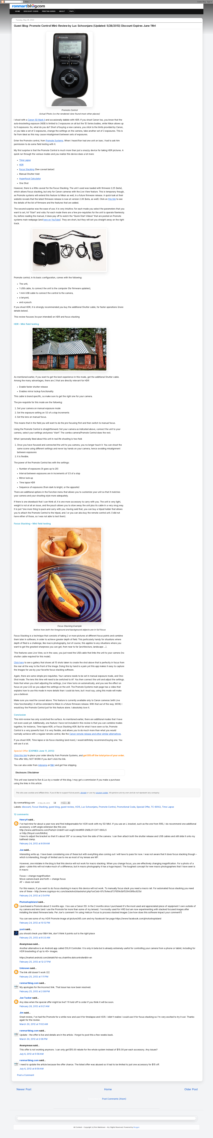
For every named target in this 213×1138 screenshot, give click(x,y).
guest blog (54, 807)
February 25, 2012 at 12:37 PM (35, 961)
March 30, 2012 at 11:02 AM (33, 1024)
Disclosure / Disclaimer (27, 772)
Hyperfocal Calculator (30, 178)
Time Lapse (25, 160)
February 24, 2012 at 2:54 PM (34, 895)
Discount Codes (31, 11)
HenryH (23, 819)
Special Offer (143, 807)
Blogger (136, 1127)
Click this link (20, 755)
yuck (22, 929)
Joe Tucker (25, 998)
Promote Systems (54, 140)
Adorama (42, 765)
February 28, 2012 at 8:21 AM (34, 1006)
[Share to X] (66, 803)
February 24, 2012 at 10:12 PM (34, 922)
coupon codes (102, 793)
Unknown (24, 968)
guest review (67, 807)
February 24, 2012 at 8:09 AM (34, 843)
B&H (52, 765)
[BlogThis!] (64, 803)
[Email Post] (54, 802)
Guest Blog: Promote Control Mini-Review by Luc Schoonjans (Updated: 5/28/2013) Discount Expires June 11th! (85, 25)
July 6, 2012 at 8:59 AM (31, 1068)
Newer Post (24, 1089)
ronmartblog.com (29, 983)
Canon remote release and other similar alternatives (95, 734)
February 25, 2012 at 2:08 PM (34, 991)
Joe (21, 850)
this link (112, 199)
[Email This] (62, 803)
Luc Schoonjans (89, 807)
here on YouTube (51, 220)
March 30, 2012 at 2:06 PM (33, 1039)
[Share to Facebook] (69, 803)
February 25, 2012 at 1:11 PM (33, 976)
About (62, 11)
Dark (71, 11)
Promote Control (107, 807)
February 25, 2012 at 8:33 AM (34, 937)
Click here (19, 662)
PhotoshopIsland (28, 902)
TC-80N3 (156, 807)
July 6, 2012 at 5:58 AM (31, 1054)
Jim (21, 1012)
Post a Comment (25, 1075)
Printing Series (48, 11)
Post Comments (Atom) (114, 1099)
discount (26, 807)
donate (83, 793)
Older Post (191, 1089)
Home (17, 11)
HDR (21, 165)
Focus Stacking (26, 169)
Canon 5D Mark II (36, 120)
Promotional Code (126, 807)
